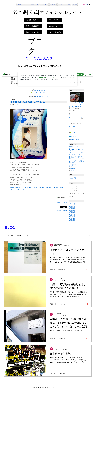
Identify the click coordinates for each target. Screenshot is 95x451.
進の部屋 (23, 65)
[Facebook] (87, 4)
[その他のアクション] (88, 245)
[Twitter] (89, 4)
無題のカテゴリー (23, 235)
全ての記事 (8, 235)
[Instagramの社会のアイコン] (84, 4)
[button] (89, 236)
